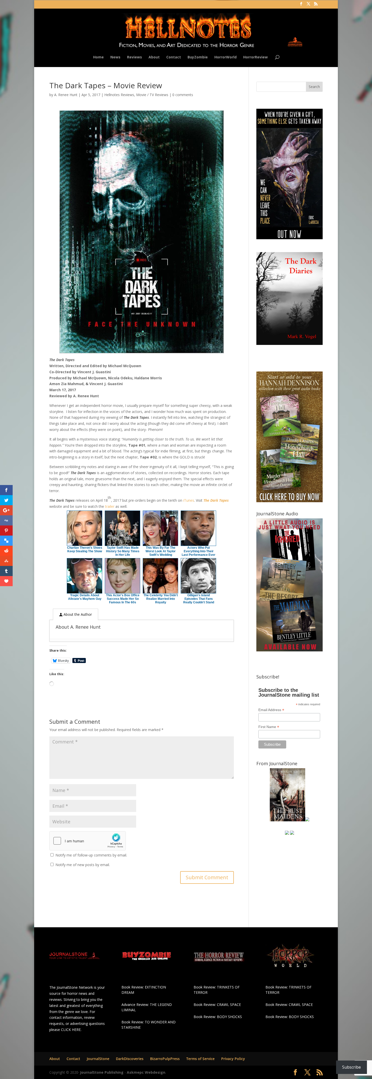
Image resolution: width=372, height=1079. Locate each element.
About (154, 57)
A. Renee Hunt (65, 94)
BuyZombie (198, 57)
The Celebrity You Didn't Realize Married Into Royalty (160, 598)
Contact (173, 57)
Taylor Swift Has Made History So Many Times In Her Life (122, 551)
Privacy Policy (233, 1058)
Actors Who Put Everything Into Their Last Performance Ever (198, 551)
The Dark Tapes (216, 500)
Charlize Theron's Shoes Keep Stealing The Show (84, 549)
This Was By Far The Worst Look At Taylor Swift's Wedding (161, 551)
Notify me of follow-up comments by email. (91, 855)
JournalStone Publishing (101, 1072)
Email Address (271, 710)
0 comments (182, 94)
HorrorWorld (225, 57)
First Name (268, 726)
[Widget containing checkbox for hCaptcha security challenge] (87, 840)
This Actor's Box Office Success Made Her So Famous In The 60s (122, 598)
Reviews (134, 57)
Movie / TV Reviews (152, 94)
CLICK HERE (71, 1029)
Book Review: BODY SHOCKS (218, 1016)
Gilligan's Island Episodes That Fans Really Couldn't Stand (198, 598)
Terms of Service (200, 1058)
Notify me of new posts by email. (82, 864)
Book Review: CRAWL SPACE (217, 1004)
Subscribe (351, 1067)
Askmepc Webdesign (146, 1072)
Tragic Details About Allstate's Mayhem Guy (84, 597)
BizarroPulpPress (165, 1058)
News (115, 57)
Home (98, 57)
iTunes (188, 500)
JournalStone (98, 1058)
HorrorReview (255, 57)
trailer (109, 506)
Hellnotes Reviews (119, 94)
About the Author (77, 614)
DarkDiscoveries (129, 1058)
